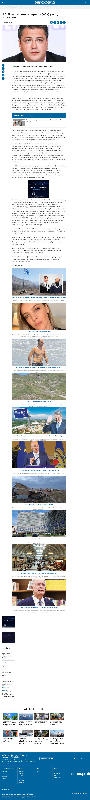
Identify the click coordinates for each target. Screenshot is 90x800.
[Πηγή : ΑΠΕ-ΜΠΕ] (41, 733)
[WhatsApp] (61, 22)
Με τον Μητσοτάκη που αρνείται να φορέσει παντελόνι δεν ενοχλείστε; (38, 367)
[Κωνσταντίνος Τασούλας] (39, 592)
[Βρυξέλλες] (39, 523)
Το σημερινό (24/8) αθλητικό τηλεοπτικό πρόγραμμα (7, 674)
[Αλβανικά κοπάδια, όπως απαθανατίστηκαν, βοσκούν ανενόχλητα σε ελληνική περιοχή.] (39, 386)
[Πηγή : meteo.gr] (10, 733)
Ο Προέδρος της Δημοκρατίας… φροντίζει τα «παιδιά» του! (39, 607)
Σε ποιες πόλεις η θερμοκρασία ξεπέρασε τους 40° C (10, 740)
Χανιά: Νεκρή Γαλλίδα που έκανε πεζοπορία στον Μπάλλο (56, 723)
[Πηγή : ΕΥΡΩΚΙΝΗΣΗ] (57, 716)
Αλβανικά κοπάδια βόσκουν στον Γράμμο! (39, 401)
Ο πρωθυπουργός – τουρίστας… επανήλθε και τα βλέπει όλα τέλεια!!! (44, 121)
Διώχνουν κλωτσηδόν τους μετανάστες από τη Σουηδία (38, 573)
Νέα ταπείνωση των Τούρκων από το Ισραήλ (39, 504)
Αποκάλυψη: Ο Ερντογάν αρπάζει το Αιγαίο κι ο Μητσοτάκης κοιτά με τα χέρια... (38, 436)
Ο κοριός (56, 771)
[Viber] (58, 22)
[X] (54, 22)
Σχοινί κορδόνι (57, 773)
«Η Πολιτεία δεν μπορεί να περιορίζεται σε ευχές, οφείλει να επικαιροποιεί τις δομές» (39, 297)
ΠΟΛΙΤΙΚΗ (4, 662)
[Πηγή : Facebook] (39, 316)
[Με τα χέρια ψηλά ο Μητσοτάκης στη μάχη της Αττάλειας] (39, 420)
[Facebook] (51, 22)
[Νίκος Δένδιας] (39, 454)
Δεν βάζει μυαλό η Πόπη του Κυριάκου (39, 331)
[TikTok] (81, 758)
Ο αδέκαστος (57, 777)
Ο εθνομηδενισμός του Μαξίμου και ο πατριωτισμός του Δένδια (39, 470)
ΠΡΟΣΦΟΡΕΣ (5, 680)
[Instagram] (78, 758)
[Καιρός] (10, 716)
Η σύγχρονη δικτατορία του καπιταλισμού (38, 539)
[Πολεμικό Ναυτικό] (26, 716)
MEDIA (3, 671)
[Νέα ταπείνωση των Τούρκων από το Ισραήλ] (39, 489)
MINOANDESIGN (82, 793)
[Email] (64, 22)
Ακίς (55, 775)
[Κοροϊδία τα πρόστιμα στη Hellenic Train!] (41, 716)
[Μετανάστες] (26, 733)
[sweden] (39, 557)
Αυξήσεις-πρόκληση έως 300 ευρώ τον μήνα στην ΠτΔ (8, 665)
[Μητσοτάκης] (39, 352)
